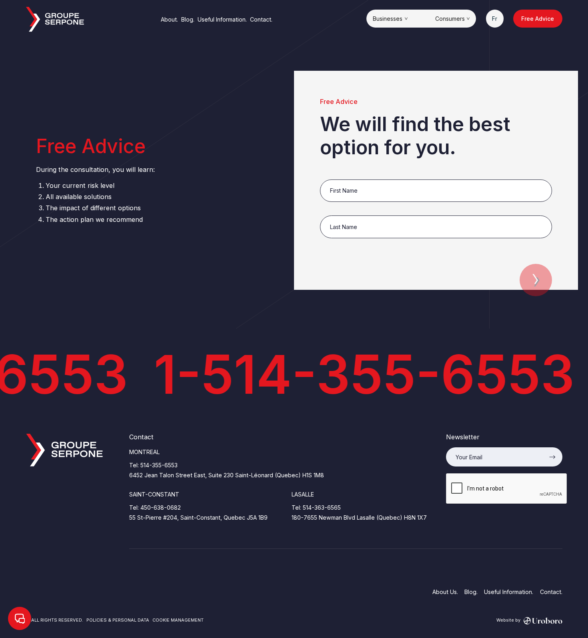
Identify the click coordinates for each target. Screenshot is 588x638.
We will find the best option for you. (415, 136)
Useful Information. (222, 19)
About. (169, 19)
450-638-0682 (160, 507)
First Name (335, 175)
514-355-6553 (159, 465)
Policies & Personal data (117, 620)
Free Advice (537, 18)
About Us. (445, 591)
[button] (390, 18)
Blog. (187, 19)
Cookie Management (178, 620)
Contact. (261, 19)
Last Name (335, 211)
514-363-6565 (322, 507)
